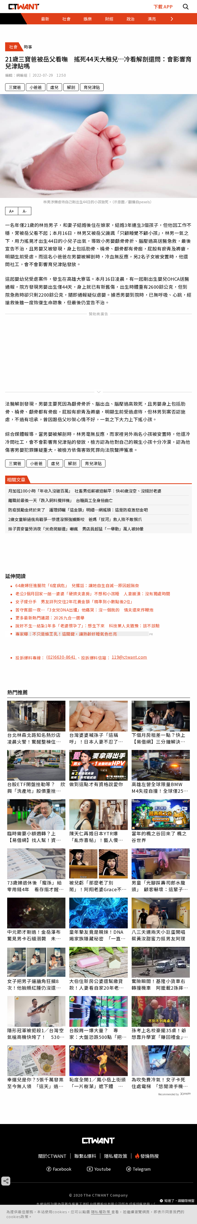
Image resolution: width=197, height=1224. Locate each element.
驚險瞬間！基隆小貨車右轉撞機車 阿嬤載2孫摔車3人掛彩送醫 (160, 984)
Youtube (102, 1169)
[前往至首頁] (24, 6)
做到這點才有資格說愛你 (96, 784)
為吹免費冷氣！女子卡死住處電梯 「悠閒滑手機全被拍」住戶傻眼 (160, 1082)
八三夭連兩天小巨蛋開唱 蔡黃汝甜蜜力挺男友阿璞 (161, 935)
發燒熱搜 (149, 1156)
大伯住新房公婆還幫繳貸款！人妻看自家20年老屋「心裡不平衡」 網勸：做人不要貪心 (97, 984)
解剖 (71, 87)
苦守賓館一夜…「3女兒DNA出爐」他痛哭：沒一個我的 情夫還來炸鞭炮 (84, 610)
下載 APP (163, 6)
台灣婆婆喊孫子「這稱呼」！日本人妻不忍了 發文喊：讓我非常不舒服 (96, 738)
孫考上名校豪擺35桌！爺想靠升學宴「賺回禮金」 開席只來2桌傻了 (160, 1033)
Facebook (62, 1169)
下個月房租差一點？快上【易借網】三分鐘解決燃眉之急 (158, 738)
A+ (11, 211)
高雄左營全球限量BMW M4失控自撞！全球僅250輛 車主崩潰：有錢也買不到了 (159, 787)
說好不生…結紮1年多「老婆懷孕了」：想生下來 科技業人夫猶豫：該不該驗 (87, 626)
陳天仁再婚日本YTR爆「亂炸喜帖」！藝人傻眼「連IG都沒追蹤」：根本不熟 (97, 836)
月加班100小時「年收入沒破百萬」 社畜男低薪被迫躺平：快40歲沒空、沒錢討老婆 (84, 491)
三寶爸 (15, 87)
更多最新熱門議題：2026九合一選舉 (49, 618)
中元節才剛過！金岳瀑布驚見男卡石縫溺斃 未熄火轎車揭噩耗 (34, 935)
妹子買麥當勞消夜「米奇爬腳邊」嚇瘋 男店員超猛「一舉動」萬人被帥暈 (76, 529)
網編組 (21, 75)
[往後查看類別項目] (168, 18)
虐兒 (54, 87)
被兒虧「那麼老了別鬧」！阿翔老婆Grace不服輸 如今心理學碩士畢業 (98, 885)
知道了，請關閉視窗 (179, 1200)
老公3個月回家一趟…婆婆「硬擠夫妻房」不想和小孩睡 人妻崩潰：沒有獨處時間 (92, 593)
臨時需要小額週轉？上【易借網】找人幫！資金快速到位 (34, 836)
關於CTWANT (52, 1156)
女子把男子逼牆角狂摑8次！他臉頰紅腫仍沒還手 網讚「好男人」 (36, 984)
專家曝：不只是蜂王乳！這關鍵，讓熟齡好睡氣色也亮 (66, 633)
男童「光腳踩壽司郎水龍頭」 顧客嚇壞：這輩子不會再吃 (160, 885)
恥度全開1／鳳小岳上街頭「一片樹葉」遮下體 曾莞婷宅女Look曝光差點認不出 (97, 1082)
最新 (45, 18)
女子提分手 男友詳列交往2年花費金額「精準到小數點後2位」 (75, 601)
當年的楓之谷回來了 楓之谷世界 (159, 836)
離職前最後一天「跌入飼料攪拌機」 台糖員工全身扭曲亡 (60, 500)
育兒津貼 (92, 87)
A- (25, 211)
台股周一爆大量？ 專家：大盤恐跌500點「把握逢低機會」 (98, 1033)
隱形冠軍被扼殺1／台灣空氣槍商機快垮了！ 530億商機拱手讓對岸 (36, 1033)
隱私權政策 (101, 1211)
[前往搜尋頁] (186, 6)
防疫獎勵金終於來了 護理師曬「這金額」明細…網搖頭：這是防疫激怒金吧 (78, 510)
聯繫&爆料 (85, 1156)
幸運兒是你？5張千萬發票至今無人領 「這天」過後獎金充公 (35, 1082)
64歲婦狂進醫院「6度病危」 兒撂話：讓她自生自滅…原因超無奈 (77, 585)
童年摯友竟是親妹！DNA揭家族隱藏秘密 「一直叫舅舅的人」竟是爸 (97, 935)
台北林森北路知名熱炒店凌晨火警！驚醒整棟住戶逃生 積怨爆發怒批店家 (34, 738)
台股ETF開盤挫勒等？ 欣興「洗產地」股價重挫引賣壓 (36, 787)
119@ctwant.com (129, 657)
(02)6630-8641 (61, 657)
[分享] (5, 1181)
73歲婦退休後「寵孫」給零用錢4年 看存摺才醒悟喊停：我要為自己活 (35, 885)
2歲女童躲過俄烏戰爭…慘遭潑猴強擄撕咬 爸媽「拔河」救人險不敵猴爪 (75, 519)
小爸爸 (35, 87)
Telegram (142, 1169)
